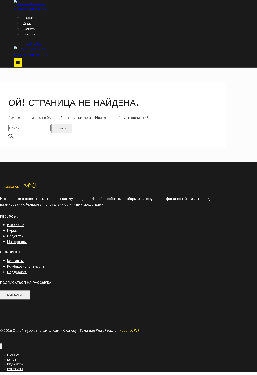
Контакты (29, 34)
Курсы (27, 23)
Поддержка (17, 272)
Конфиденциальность (25, 266)
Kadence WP (129, 330)
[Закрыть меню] (1, 346)
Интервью (15, 225)
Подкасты (29, 29)
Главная (28, 17)
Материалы (17, 241)
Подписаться (34, 43)
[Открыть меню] (18, 62)
